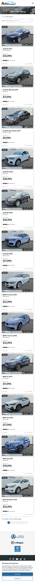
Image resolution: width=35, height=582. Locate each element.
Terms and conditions (24, 570)
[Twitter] (24, 559)
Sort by (3, 20)
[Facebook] (10, 559)
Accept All (17, 574)
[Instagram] (13, 559)
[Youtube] (17, 559)
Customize (17, 578)
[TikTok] (21, 559)
